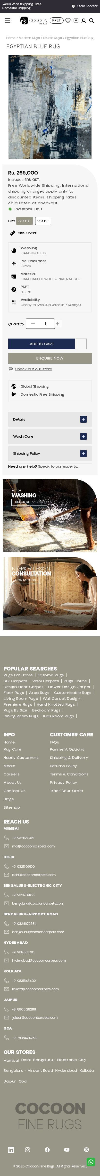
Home (11, 38)
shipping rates (62, 197)
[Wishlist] (68, 20)
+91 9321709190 (23, 866)
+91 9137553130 (23, 952)
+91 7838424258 (24, 1038)
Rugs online (75, 681)
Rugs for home (18, 675)
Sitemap (12, 807)
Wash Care (23, 436)
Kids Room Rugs (58, 716)
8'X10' (24, 221)
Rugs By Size (15, 710)
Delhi (26, 1060)
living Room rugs (21, 699)
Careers (12, 774)
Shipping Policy (26, 453)
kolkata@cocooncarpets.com (35, 989)
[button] (10, 20)
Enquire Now (50, 358)
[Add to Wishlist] (81, 344)
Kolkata (87, 1070)
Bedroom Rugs (46, 710)
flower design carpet (69, 687)
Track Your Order (67, 791)
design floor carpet (23, 687)
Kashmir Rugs (51, 675)
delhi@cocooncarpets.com (34, 875)
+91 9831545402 (24, 981)
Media (9, 766)
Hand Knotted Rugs (56, 704)
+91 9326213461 (23, 838)
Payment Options (67, 749)
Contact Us (14, 791)
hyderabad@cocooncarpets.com (39, 960)
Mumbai (11, 1060)
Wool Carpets (45, 681)
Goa (23, 1081)
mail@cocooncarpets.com (33, 846)
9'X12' (43, 221)
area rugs (39, 693)
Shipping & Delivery (69, 757)
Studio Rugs (52, 38)
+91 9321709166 (23, 895)
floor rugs (14, 693)
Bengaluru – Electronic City (59, 1060)
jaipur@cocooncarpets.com (35, 1017)
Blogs (9, 799)
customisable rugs (73, 693)
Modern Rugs (29, 38)
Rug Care (13, 749)
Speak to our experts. (58, 466)
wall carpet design (61, 699)
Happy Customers (21, 757)
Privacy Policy (63, 782)
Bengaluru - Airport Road (28, 1070)
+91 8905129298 (24, 1009)
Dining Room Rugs (21, 716)
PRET (56, 20)
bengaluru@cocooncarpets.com (38, 903)
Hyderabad (66, 1070)
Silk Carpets (15, 681)
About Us (13, 782)
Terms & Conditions (69, 774)
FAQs (54, 742)
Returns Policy (63, 766)
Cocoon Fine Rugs (40, 1166)
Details (19, 419)
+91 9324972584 (24, 923)
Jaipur (10, 1081)
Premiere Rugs (18, 704)
